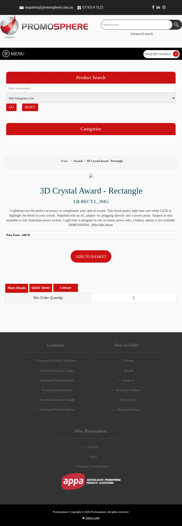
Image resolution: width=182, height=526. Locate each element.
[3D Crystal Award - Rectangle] (91, 176)
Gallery (93, 456)
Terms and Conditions (128, 390)
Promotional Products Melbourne (57, 360)
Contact (65, 287)
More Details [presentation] (17, 288)
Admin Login (93, 518)
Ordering (128, 360)
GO (11, 107)
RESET (30, 107)
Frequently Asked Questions (93, 466)
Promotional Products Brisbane (57, 380)
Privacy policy (128, 400)
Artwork (128, 370)
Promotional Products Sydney (57, 370)
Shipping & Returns (128, 409)
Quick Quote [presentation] (41, 287)
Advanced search (141, 34)
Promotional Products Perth (57, 390)
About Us (92, 447)
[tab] (16, 288)
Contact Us (128, 380)
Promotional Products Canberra (57, 409)
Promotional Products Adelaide (57, 400)
